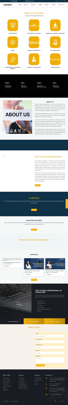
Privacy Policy (6, 401)
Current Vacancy (6, 378)
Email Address (39, 339)
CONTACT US (61, 4)
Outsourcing (21, 378)
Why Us (36, 382)
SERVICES (33, 4)
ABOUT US (26, 4)
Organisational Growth (23, 386)
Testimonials (5, 390)
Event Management (22, 384)
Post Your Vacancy (6, 380)
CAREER (40, 4)
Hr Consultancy (22, 380)
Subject (37, 350)
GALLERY (53, 4)
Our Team (37, 384)
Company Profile (38, 378)
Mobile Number (39, 344)
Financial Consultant (23, 388)
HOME (20, 4)
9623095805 (14, 1)
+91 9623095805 (53, 385)
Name (37, 333)
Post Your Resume (6, 382)
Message (38, 356)
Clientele (4, 388)
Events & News (6, 384)
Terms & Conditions (14, 401)
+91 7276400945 (56, 384)
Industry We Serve (38, 380)
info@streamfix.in (30, 1)
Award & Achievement (7, 386)
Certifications (21, 382)
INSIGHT (47, 4)
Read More (7, 266)
